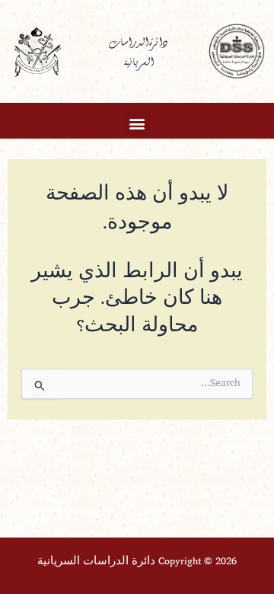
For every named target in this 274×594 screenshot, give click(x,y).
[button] (137, 123)
